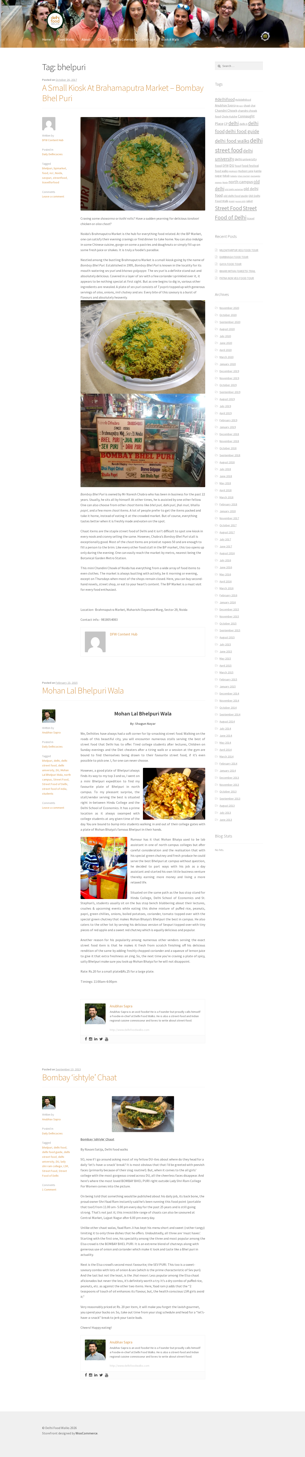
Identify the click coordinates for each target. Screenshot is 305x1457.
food (45, 173)
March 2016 (226, 588)
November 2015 (229, 616)
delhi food (60, 1147)
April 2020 (226, 350)
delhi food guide (52, 1152)
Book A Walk (170, 39)
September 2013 (230, 798)
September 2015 (230, 630)
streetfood (60, 178)
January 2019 (228, 427)
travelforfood (50, 182)
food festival (250, 166)
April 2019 (226, 413)
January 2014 (228, 770)
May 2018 (225, 483)
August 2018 (227, 462)
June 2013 (226, 820)
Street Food (60, 779)
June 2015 (226, 651)
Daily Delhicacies (52, 154)
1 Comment (49, 1189)
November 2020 (229, 308)
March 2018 (226, 497)
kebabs (233, 176)
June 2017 (226, 546)
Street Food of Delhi (54, 784)
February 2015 (228, 679)
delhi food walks (232, 141)
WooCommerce (87, 1433)
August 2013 (227, 805)
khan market (244, 176)
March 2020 (226, 357)
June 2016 (226, 567)
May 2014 (225, 742)
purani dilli (240, 201)
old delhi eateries (234, 189)
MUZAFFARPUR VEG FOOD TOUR (239, 250)
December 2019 (229, 371)
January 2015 (228, 686)
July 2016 (225, 560)
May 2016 (225, 574)
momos (218, 182)
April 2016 (226, 581)
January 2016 (228, 602)
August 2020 (227, 329)
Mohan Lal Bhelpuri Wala (83, 690)
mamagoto (255, 176)
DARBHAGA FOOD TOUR (234, 257)
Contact (148, 39)
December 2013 (229, 777)
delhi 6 (243, 124)
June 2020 (226, 343)
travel (250, 218)
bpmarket (60, 168)
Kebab (226, 176)
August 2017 (227, 532)
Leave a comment (53, 196)
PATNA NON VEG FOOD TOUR (237, 278)
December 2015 (229, 609)
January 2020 (228, 364)
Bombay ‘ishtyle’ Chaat (79, 1077)
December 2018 (229, 434)
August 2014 (227, 721)
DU (57, 770)
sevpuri (46, 178)
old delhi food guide (235, 196)
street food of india (54, 789)
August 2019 (227, 399)
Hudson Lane (246, 171)
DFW (225, 166)
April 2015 (226, 665)
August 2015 (227, 637)
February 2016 (228, 595)
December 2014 (229, 693)
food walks (222, 171)
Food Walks (66, 39)
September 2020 (230, 322)
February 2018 (228, 504)
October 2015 (228, 623)
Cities (102, 39)
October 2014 (228, 707)
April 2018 (226, 490)
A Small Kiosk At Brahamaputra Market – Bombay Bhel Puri (122, 93)
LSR (65, 1166)
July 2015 (225, 644)
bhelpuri (47, 168)
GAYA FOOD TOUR (231, 264)
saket (249, 201)
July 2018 (225, 469)
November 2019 (229, 378)
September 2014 (230, 714)
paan (232, 201)
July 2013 (225, 812)
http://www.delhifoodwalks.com (129, 1030)
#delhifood (225, 99)
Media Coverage (124, 39)
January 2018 (228, 511)
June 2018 (226, 476)
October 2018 (228, 448)
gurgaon (233, 171)
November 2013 (229, 785)
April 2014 (226, 749)
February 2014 (228, 763)
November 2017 (229, 518)
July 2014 (225, 728)
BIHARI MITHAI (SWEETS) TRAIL (237, 271)
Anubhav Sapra (51, 732)
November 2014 (229, 700)
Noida (58, 173)
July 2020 (225, 336)
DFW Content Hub (52, 140)
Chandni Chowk (226, 110)
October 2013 (228, 791)
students (47, 793)
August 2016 (227, 553)
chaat (247, 105)
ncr (52, 173)
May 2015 (225, 658)
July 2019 (225, 406)
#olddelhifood (243, 100)
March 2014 (226, 756)
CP (226, 124)
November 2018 (229, 441)
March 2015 (226, 672)
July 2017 (225, 539)
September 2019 (230, 392)
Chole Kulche (229, 116)
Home (46, 39)
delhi (57, 760)
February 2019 (228, 420)
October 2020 (228, 315)
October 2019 (228, 385)
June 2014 (226, 735)
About (86, 39)
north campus (240, 181)
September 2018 (230, 455)
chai (253, 105)
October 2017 (228, 525)
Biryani (239, 105)
